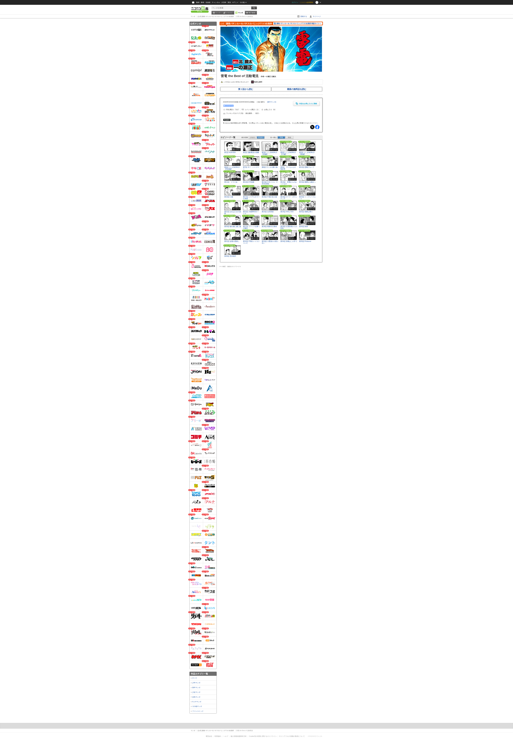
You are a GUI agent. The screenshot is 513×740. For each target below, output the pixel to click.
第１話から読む (245, 89)
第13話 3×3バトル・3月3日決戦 (269, 183)
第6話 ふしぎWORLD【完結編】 (232, 168)
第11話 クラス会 (230, 182)
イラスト (229, 13)
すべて (194, 678)
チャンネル (216, 2)
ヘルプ (225, 736)
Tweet (312, 127)
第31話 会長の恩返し (231, 241)
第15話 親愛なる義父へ (307, 182)
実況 (229, 2)
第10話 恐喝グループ (306, 167)
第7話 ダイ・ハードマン (251, 168)
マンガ (240, 13)
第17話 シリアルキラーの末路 (251, 198)
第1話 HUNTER (230, 152)
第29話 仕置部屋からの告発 (288, 227)
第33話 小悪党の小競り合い (270, 242)
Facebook (317, 127)
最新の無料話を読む (296, 89)
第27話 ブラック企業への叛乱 (251, 227)
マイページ (317, 16)
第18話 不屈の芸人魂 (269, 197)
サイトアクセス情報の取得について (292, 736)
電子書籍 (252, 13)
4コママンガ (196, 702)
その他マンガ (197, 706)
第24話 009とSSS (287, 212)
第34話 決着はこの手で (288, 241)
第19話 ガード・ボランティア (288, 198)
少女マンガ (196, 692)
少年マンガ (196, 683)
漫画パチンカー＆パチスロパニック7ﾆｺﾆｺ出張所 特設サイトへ (298, 23)
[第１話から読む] (271, 71)
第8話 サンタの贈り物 (269, 167)
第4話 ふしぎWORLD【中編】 (288, 153)
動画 (197, 2)
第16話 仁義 (228, 197)
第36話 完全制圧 (230, 256)
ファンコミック (197, 711)
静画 (202, 2)
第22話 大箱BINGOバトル (250, 212)
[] (271, 102)
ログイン (295, 2)
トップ (217, 13)
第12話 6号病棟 (248, 182)
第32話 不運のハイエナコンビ (251, 242)
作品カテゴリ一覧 (199, 674)
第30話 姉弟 (303, 226)
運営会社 (209, 736)
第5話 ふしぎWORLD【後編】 (306, 153)
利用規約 (218, 736)
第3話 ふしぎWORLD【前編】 (269, 153)
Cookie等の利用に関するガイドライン (263, 736)
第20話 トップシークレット (307, 198)
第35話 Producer (305, 241)
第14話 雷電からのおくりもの (288, 183)
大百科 (223, 2)
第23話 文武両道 (268, 212)
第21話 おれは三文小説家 (232, 212)
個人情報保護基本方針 (239, 736)
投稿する (303, 16)
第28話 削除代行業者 (269, 226)
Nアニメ (235, 2)
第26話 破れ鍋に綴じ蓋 (232, 226)
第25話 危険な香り (306, 212)
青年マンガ (196, 687)
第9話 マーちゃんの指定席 (288, 168)
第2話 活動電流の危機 (251, 152)
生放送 (208, 2)
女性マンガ (196, 697)
